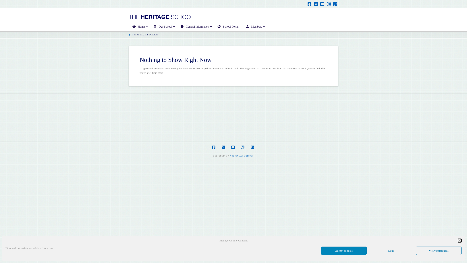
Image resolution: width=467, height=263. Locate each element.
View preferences (439, 250)
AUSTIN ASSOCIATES (242, 156)
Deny (391, 250)
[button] (460, 240)
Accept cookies (344, 250)
